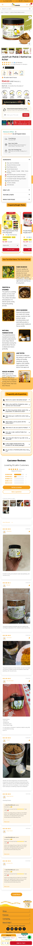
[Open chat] (29, 937)
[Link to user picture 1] (16, 552)
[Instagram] (8, 928)
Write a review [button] (16, 487)
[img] (6, 529)
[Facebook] (16, 928)
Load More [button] (16, 894)
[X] (20, 928)
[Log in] (27, 4)
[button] (3, 30)
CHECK (26, 115)
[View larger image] (29, 17)
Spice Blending (22, 310)
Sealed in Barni (8, 371)
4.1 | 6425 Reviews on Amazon (19, 64)
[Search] (29, 8)
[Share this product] (29, 43)
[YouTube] (24, 928)
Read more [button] (6, 821)
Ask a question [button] (16, 492)
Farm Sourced (21, 267)
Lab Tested (20, 353)
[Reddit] (12, 928)
